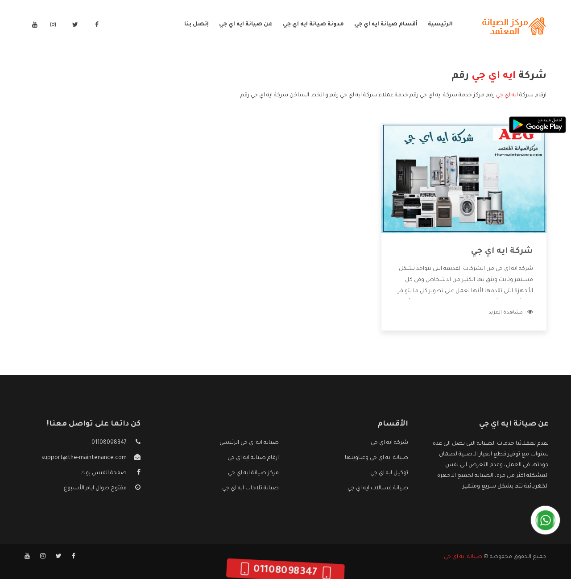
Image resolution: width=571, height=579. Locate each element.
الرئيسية (440, 24)
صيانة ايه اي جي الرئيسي (249, 443)
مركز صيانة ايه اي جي (253, 473)
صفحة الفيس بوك (103, 473)
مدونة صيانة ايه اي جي (313, 24)
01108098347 (109, 443)
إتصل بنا (196, 24)
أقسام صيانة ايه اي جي (386, 24)
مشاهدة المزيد (505, 312)
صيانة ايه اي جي (463, 557)
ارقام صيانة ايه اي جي (253, 458)
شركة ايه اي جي (502, 251)
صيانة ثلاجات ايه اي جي (250, 488)
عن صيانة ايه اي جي (246, 24)
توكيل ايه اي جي (389, 473)
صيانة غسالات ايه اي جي (378, 488)
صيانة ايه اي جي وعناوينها (376, 458)
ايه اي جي (507, 95)
